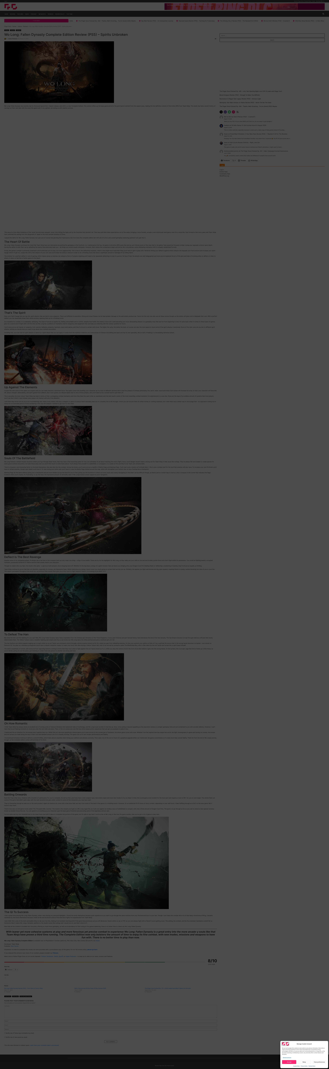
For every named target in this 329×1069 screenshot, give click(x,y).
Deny (304, 1062)
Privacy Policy (304, 1066)
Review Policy (312, 1066)
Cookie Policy (296, 1066)
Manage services (287, 1057)
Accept (289, 1062)
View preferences (319, 1062)
